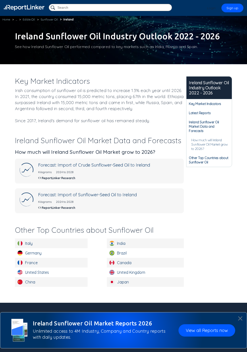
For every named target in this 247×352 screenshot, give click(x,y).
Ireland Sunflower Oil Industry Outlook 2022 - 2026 (209, 88)
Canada (124, 262)
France (31, 262)
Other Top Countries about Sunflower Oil (208, 160)
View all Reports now (207, 330)
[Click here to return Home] (24, 7)
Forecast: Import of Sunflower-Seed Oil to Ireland (87, 194)
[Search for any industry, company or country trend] (53, 7)
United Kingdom (131, 272)
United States (37, 272)
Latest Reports (200, 113)
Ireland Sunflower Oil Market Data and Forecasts (204, 126)
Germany (33, 253)
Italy (29, 243)
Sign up (232, 8)
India (121, 243)
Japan (123, 282)
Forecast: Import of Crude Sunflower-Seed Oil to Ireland (94, 165)
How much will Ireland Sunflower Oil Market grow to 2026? (209, 144)
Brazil (122, 253)
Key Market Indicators (205, 104)
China (30, 282)
